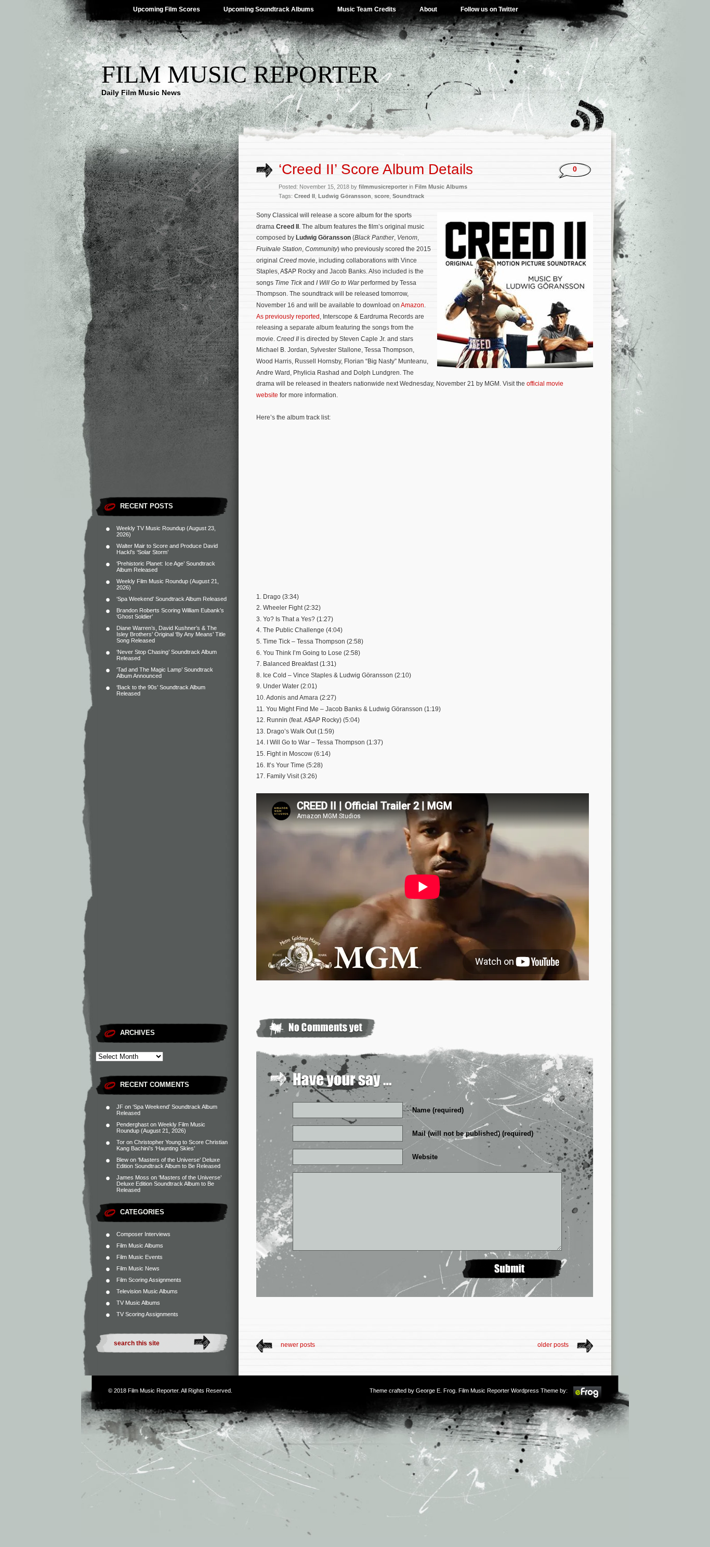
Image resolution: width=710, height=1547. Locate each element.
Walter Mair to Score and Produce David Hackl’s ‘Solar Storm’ (167, 549)
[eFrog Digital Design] (587, 1397)
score (381, 196)
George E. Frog (435, 1390)
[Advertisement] (167, 335)
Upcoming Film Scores (166, 9)
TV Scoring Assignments (147, 1314)
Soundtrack (408, 196)
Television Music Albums (147, 1291)
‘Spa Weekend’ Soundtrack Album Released (171, 599)
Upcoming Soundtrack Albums (268, 9)
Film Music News (138, 1268)
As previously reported (288, 316)
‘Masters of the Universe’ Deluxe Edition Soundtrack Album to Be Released (168, 1163)
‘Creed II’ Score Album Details (376, 169)
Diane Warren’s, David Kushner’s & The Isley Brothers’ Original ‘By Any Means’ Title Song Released (171, 634)
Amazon (412, 305)
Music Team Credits (366, 9)
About (428, 9)
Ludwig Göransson (344, 196)
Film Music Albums (139, 1245)
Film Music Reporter (240, 74)
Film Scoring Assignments (148, 1280)
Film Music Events (139, 1257)
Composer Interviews (143, 1234)
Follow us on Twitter (489, 9)
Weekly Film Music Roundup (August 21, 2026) (160, 1127)
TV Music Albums (138, 1303)
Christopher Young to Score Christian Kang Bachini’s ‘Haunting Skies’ (172, 1145)
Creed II (304, 196)
